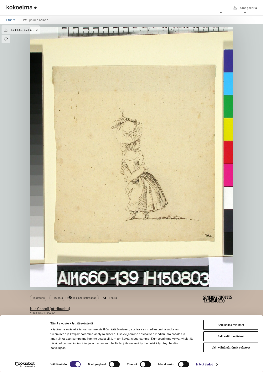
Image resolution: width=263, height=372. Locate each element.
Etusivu (11, 20)
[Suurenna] (131, 157)
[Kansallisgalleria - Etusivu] (21, 8)
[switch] (114, 364)
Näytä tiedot (204, 364)
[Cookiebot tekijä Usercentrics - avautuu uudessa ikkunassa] (25, 364)
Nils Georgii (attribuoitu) (50, 308)
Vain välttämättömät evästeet (231, 347)
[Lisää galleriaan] (6, 39)
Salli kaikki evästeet (231, 325)
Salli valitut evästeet (231, 336)
